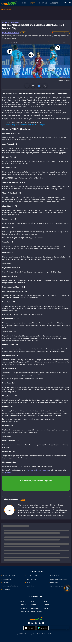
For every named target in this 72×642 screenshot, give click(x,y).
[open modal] (67, 588)
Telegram (7, 472)
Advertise (33, 604)
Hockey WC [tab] (43, 3)
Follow (23, 32)
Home (22, 601)
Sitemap (46, 604)
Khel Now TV (48, 608)
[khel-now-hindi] (69, 3)
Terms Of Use (24, 611)
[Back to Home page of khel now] (9, 3)
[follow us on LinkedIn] (43, 623)
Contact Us (23, 608)
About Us (23, 604)
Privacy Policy (34, 608)
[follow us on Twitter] (36, 623)
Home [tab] (24, 3)
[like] (27, 85)
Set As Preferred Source (61, 33)
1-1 (6, 100)
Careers (32, 601)
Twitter (38, 470)
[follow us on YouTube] (39, 623)
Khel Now (30, 470)
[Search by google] (60, 3)
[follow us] (39, 85)
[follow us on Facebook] (29, 623)
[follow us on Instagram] (32, 623)
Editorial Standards (36, 611)
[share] (45, 85)
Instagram (45, 470)
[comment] (33, 85)
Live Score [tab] (54, 3)
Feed (45, 601)
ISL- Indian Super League (10, 22)
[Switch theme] (65, 3)
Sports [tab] (33, 3)
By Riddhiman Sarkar (10, 33)
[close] (68, 627)
